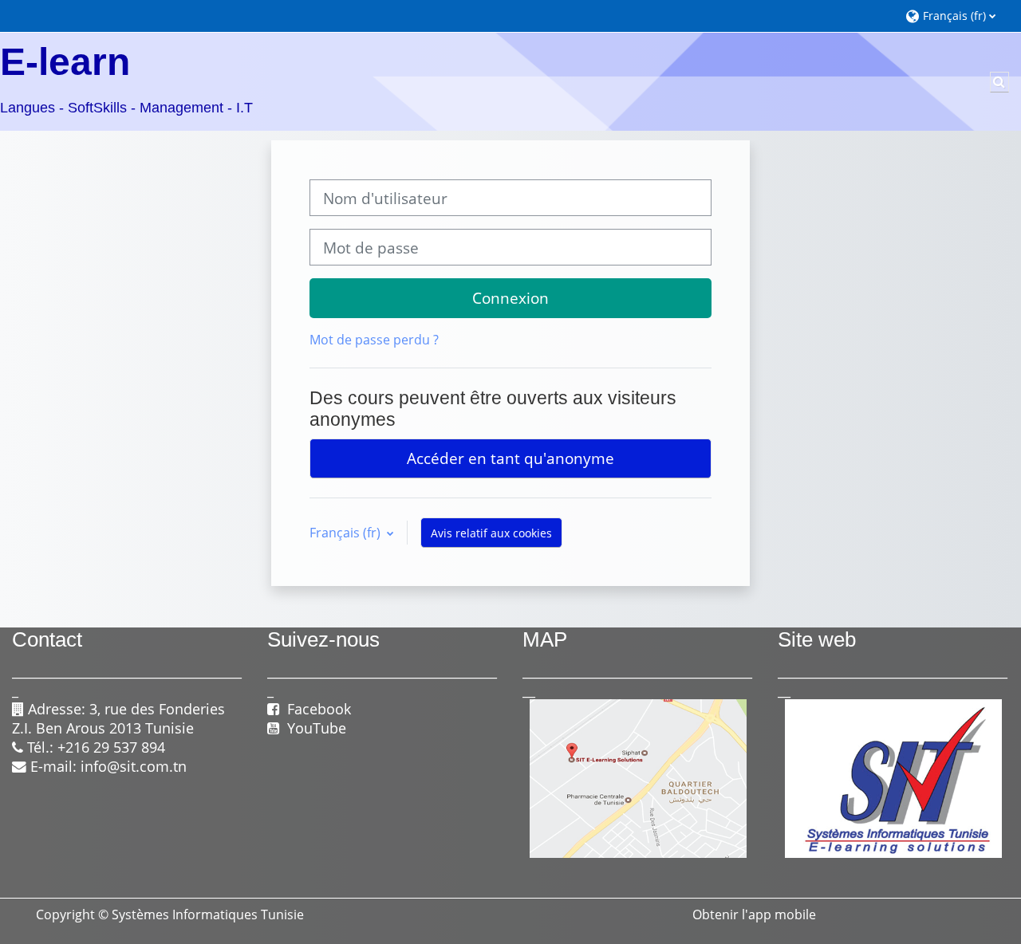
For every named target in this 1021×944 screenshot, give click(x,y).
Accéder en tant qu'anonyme (510, 458)
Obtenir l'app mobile (754, 914)
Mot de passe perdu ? (374, 339)
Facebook (315, 708)
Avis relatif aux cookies (491, 533)
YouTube (316, 728)
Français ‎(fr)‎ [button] (346, 532)
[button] (955, 15)
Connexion (510, 298)
